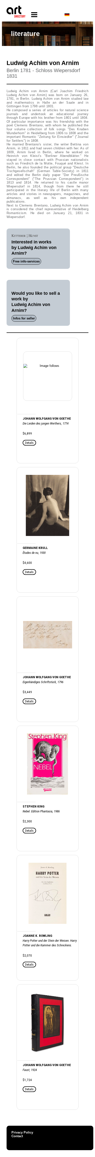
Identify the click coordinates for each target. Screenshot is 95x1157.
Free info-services (26, 261)
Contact (17, 1136)
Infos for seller (24, 318)
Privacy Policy (22, 1132)
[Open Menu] (34, 15)
